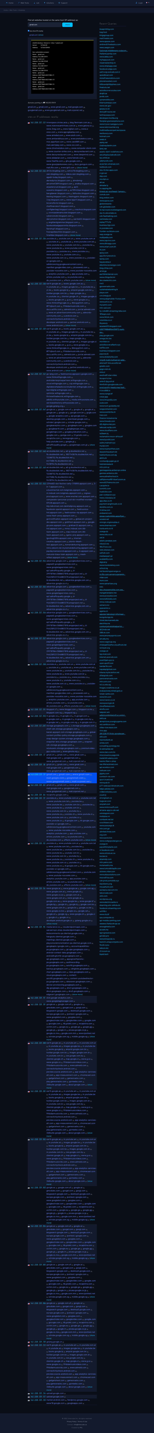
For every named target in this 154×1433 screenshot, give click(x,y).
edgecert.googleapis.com (58, 994)
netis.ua (103, 718)
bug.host (103, 32)
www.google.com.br (55, 908)
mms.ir (102, 372)
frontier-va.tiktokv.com (109, 231)
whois (41, 35)
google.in (62, 1030)
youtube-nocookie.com (57, 270)
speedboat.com (106, 75)
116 (44, 1393)
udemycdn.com (106, 161)
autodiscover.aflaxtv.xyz (110, 345)
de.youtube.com (53, 280)
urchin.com (51, 1027)
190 (44, 664)
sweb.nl (103, 139)
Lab (37, 3)
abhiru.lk (103, 458)
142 (32, 122)
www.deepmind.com (83, 154)
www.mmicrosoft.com (109, 807)
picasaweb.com (80, 267)
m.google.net (52, 722)
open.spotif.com (106, 663)
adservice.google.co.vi (56, 583)
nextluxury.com (106, 133)
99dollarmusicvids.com (73, 306)
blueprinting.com (107, 29)
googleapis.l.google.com (57, 946)
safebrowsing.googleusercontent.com (63, 264)
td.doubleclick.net (54, 580)
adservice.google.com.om (77, 580)
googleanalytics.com (55, 425)
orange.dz (104, 531)
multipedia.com (106, 237)
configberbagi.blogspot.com (59, 209)
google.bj (73, 904)
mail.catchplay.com (55, 145)
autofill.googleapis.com (76, 965)
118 (44, 1400)
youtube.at (53, 242)
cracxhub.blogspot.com (85, 209)
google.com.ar (72, 895)
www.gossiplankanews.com (59, 164)
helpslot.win (105, 712)
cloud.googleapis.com (56, 975)
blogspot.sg (69, 712)
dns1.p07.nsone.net (107, 112)
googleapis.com (75, 425)
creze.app (104, 397)
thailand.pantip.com (108, 54)
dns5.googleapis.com (78, 991)
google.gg (87, 1027)
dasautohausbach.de (108, 452)
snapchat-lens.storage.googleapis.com (64, 742)
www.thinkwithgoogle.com (58, 377)
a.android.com (70, 316)
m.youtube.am (70, 1043)
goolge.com (65, 435)
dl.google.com (71, 820)
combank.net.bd (106, 819)
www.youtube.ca (79, 251)
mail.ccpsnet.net (74, 110)
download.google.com (78, 419)
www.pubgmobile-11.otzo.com (112, 299)
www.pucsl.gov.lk (107, 703)
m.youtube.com (106, 228)
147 (44, 409)
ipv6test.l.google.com (77, 1014)
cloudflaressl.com (107, 706)
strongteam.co (106, 798)
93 (44, 843)
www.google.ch (77, 914)
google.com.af (64, 409)
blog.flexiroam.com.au (80, 122)
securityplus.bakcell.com (110, 155)
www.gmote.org (70, 751)
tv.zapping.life (105, 188)
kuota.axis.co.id (106, 528)
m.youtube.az (52, 287)
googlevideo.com (74, 1020)
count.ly (103, 795)
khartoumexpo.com (108, 103)
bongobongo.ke (106, 617)
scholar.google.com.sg (59, 1036)
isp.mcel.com (105, 654)
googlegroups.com (75, 429)
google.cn (64, 917)
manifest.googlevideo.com (58, 267)
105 (44, 1264)
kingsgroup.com (106, 35)
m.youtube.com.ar (87, 1043)
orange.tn (104, 844)
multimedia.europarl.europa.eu (112, 130)
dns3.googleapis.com (76, 988)
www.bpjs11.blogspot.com (78, 200)
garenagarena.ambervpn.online (113, 470)
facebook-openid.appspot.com (60, 509)
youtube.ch (69, 814)
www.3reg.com (53, 129)
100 (44, 1043)
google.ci (91, 914)
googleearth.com (56, 429)
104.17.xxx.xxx (105, 547)
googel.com (68, 1007)
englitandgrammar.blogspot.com (63, 222)
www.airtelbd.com (54, 135)
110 (44, 1342)
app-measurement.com (66, 1075)
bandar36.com (106, 666)
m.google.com (52, 719)
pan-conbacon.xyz (107, 495)
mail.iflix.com (52, 167)
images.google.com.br (80, 1052)
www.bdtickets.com (108, 599)
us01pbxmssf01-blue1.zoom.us (112, 479)
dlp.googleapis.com (55, 988)
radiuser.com (105, 770)
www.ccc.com (72, 145)
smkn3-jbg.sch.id (107, 381)
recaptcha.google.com (56, 795)
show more (82, 167)
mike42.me (104, 544)
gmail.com (33, 35)
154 (44, 561)
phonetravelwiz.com (108, 81)
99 (44, 1004)
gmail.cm (32, 107)
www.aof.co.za (106, 302)
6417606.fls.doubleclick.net (58, 461)
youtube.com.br (72, 808)
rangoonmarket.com (108, 409)
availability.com (106, 559)
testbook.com (105, 167)
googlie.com (52, 435)
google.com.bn (77, 412)
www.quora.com (106, 201)
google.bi (62, 904)
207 (44, 725)
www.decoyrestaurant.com (58, 154)
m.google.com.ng (69, 722)
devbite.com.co (106, 507)
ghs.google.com (73, 161)
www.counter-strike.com (60, 151)
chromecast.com (87, 1075)
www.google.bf (86, 901)
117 (44, 1396)
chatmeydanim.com (108, 145)
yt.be (48, 290)
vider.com (104, 577)
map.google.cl (72, 1059)
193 (44, 716)
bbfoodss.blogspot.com (83, 193)
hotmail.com (105, 136)
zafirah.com (105, 553)
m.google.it (67, 719)
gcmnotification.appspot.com (59, 519)
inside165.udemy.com (109, 758)
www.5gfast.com (71, 129)
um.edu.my (104, 639)
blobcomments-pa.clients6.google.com (64, 933)
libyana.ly (104, 323)
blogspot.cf (51, 709)
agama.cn (104, 611)
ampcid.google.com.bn (81, 290)
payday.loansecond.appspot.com (61, 551)
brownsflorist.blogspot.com (58, 203)
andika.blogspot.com (84, 184)
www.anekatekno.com (81, 138)
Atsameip (21, 10)
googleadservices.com (79, 561)
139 (44, 329)
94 (44, 888)
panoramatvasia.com (108, 678)
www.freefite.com (54, 161)
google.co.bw (85, 908)
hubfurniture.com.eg (108, 455)
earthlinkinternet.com (109, 274)
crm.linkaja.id (105, 296)
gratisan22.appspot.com (80, 525)
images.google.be (70, 287)
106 (44, 1303)
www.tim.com (105, 697)
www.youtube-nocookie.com (83, 270)
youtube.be (76, 801)
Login (140, 3)
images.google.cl (88, 296)
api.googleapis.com (55, 959)
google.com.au (53, 901)
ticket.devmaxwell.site (109, 620)
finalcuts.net (105, 87)
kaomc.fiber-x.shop (108, 761)
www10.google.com (55, 1403)
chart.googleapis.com (56, 972)
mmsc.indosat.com (108, 602)
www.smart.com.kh (108, 246)
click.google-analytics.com (58, 998)
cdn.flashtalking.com (108, 216)
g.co (69, 300)
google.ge (75, 1027)
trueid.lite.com (106, 492)
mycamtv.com (105, 305)
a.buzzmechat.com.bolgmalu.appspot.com (65, 490)
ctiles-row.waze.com (108, 727)
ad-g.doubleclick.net (75, 451)
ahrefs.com (104, 709)
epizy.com (104, 253)
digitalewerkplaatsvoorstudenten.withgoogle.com (68, 387)
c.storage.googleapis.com (82, 726)
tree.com (103, 415)
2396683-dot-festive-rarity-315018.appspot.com (68, 483)
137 (40, 122)
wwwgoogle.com (70, 438)
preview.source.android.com (59, 1072)
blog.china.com (106, 268)
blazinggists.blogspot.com (80, 196)
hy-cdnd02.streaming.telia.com (113, 311)
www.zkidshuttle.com (109, 357)
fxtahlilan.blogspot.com (57, 235)
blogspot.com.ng (54, 712)
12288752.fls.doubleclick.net (59, 457)
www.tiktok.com (106, 317)
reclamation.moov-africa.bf (111, 436)
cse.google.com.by (74, 1056)
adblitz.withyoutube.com (57, 399)
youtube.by (51, 251)
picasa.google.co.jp (77, 1030)
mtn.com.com (105, 681)
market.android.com (55, 1400)
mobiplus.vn (105, 816)
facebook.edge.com (108, 69)
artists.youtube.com (55, 277)
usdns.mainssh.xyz (107, 443)
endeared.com (106, 513)
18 (44, 764)
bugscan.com (105, 801)
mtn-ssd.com (105, 308)
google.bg (51, 904)
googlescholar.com (55, 1020)
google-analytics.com (58, 416)
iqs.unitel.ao (105, 158)
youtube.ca (64, 251)
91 (44, 798)
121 (44, 122)
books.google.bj (61, 290)
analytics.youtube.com (59, 274)
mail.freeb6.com (106, 38)
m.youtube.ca (52, 296)
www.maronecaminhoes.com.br (60, 125)
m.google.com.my (83, 719)
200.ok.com (105, 632)
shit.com (103, 737)
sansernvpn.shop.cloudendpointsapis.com (65, 930)
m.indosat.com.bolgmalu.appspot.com (63, 493)
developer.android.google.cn (59, 920)
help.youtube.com (54, 441)
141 (44, 374)
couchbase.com (106, 822)
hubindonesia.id (106, 464)
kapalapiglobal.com (108, 669)
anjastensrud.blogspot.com (58, 187)
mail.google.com (75, 107)
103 (44, 1187)
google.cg (62, 914)
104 (44, 1226)
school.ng (104, 568)
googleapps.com (74, 1403)
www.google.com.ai (55, 891)
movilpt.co (104, 179)
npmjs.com (104, 259)
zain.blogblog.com (54, 174)
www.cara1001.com (75, 142)
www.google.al (74, 891)
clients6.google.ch (70, 296)
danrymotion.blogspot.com (58, 219)
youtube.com (90, 827)
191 (44, 709)
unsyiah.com (105, 804)
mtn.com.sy (104, 467)
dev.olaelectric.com (108, 280)
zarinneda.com (106, 219)
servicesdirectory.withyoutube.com (62, 403)
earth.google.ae (53, 283)
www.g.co (85, 1059)
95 (44, 927)
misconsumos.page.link (109, 755)
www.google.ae (70, 888)
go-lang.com (52, 374)
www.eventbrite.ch (107, 412)
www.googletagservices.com (59, 567)
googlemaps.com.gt (78, 445)
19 (44, 774)
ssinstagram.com (107, 813)
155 (44, 587)
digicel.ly (103, 562)
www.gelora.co (85, 125)
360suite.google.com (56, 1085)
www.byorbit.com (107, 439)
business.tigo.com (107, 225)
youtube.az (66, 242)
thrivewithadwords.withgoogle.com (62, 396)
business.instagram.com (110, 351)
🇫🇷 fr (147, 2)
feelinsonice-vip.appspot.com (78, 512)
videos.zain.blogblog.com (77, 174)
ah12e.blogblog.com (55, 171)
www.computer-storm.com (83, 148)
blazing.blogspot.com (56, 196)
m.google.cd (66, 716)
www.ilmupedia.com (108, 400)
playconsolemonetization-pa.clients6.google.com (68, 943)
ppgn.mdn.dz (105, 369)
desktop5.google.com (80, 1011)
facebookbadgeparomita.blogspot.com (63, 225)
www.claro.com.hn (107, 752)
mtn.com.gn (105, 828)
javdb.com (104, 96)
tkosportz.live (105, 378)
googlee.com (91, 425)
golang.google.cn (83, 920)
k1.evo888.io (105, 390)
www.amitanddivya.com (57, 138)
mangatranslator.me (108, 593)
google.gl (70, 441)
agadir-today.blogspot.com (58, 177)
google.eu (63, 1027)
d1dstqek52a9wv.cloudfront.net (113, 645)
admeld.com (69, 309)
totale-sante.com (107, 694)
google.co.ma (52, 1033)
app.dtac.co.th (106, 501)
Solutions (50, 3)
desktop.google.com (55, 419)
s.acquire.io (104, 485)
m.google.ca (52, 716)
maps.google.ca (77, 293)
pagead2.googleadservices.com (60, 564)
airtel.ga (103, 271)
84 (44, 795)
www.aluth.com (73, 135)
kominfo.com (105, 488)
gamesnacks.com (75, 1078)
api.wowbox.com (107, 767)
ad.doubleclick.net (54, 451)
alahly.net (104, 142)
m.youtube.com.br (54, 1056)
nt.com (102, 250)
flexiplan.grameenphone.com (112, 121)
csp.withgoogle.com (78, 383)
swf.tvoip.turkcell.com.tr (110, 72)
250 (36, 122)
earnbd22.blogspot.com (84, 219)
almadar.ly (104, 185)
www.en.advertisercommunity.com (64, 312)
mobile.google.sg (79, 1036)
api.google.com (78, 416)
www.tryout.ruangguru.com (111, 124)
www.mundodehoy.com (110, 565)
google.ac (50, 409)
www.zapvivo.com (107, 240)
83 (44, 785)
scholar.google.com (77, 422)
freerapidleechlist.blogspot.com (60, 232)
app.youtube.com (80, 274)
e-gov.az (103, 173)
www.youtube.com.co (56, 258)
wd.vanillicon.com (107, 724)
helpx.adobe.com (107, 789)
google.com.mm (68, 1033)
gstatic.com (105, 366)
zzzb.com (104, 403)
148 (44, 451)
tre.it (101, 283)
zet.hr (102, 537)
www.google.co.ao (54, 895)
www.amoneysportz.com (110, 635)
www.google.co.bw (55, 911)
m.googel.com (80, 716)
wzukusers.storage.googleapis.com (62, 748)
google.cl (53, 917)
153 (44, 483)
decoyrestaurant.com (83, 151)
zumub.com (104, 194)
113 (44, 1345)
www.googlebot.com (55, 1017)
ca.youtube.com (74, 277)
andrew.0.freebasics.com (110, 44)
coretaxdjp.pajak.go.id (109, 461)
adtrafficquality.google (56, 445)
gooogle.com (54, 1023)
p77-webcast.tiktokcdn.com (111, 786)
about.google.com (76, 1085)
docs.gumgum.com (83, 164)
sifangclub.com (106, 675)
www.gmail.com (58, 107)
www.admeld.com (78, 1065)
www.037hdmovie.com (109, 482)
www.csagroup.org (108, 642)
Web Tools (24, 3)
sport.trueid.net (106, 779)
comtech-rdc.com (107, 776)
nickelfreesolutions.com (110, 78)
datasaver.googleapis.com (78, 981)
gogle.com (91, 412)
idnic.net (103, 148)
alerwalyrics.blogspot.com (58, 180)
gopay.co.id (104, 109)
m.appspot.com (86, 551)
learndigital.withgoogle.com (59, 390)
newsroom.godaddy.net (110, 406)
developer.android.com (56, 322)
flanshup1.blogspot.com (57, 229)
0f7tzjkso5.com (53, 306)
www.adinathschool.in (109, 476)
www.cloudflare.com (108, 430)
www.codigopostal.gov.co (111, 841)
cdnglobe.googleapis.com (82, 969)
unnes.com (104, 743)
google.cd (50, 914)
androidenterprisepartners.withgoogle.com (65, 380)
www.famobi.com (75, 158)
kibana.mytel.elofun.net (109, 672)
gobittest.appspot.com (75, 522)
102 (44, 1139)
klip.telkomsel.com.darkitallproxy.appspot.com (67, 506)
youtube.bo (87, 245)
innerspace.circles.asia (56, 122)
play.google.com (107, 335)
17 (44, 755)
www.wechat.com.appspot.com (80, 496)
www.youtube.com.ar (85, 238)
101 (44, 1091)
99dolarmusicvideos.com (74, 1062)
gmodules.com (53, 1007)
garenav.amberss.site (108, 473)
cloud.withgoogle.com (56, 383)
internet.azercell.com (108, 657)
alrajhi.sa (103, 93)
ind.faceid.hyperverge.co (110, 571)
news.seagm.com (107, 47)
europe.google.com (55, 1014)
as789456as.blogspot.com (82, 190)
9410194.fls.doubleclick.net (58, 464)
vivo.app (103, 730)
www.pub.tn (105, 782)
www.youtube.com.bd (84, 242)
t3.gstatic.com (80, 435)
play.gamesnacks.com (56, 1081)
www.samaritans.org (108, 583)
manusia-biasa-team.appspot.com (62, 554)
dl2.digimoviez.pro (107, 424)
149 (44, 467)
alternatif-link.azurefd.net (110, 363)
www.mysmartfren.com (109, 449)
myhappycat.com (107, 60)
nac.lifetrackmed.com (109, 764)
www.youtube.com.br (74, 248)
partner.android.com (79, 322)
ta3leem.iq (104, 433)
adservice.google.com (56, 561)
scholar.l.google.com (55, 422)
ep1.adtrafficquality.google (58, 570)
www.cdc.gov (105, 106)
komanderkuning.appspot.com (79, 545)
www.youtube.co (77, 258)
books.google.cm (56, 300)
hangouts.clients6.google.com (60, 936)
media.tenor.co (53, 927)
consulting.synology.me (110, 746)
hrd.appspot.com (54, 528)
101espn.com (105, 314)
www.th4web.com (107, 421)
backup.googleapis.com (57, 969)
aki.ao (102, 182)
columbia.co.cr (106, 320)
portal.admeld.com (86, 309)
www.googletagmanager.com (59, 1001)
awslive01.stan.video (108, 375)
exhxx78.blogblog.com (77, 171)
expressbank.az (106, 740)
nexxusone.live (106, 838)
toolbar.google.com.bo (56, 293)
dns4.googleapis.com (56, 991)
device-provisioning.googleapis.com (62, 985)
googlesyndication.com (75, 432)
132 (44, 171)
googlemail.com (35, 110)
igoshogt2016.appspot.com (58, 538)
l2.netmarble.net (106, 749)
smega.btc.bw (105, 338)
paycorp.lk (104, 354)
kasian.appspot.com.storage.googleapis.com (66, 732)
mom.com (104, 580)
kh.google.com (87, 820)
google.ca (71, 911)
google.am (51, 412)
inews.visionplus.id (107, 498)
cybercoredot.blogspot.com (58, 216)
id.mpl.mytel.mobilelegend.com (113, 210)
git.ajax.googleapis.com (77, 949)
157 (44, 638)
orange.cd (104, 651)
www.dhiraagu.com (108, 243)
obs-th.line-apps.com (109, 170)
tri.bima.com (105, 510)
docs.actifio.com (53, 309)
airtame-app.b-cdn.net (109, 810)
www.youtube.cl (53, 254)
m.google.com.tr (87, 722)
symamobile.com (107, 99)
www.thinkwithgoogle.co (57, 303)
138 (44, 283)
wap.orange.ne (106, 234)
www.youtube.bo (54, 248)
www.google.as (74, 898)
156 (44, 612)
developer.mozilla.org (109, 118)
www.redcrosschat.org (109, 127)
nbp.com (103, 176)
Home (10, 3)
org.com (103, 835)
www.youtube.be (54, 245)
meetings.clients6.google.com (60, 940)
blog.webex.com (107, 197)
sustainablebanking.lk (109, 289)
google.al (89, 409)
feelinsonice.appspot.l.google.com (76, 374)
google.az (63, 412)
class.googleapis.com (78, 972)
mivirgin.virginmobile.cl (109, 522)
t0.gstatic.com (69, 1023)
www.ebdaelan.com (55, 158)
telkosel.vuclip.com (108, 427)
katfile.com (104, 348)
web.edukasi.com (107, 550)
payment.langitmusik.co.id (111, 504)
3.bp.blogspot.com (55, 200)
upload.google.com (55, 1393)
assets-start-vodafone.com (111, 152)
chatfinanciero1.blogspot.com (59, 206)
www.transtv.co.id (107, 700)
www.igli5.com (67, 167)
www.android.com (54, 325)
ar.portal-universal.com (109, 164)
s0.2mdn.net (105, 629)
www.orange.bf (106, 394)
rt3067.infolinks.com (108, 792)
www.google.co (81, 300)
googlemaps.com (54, 432)
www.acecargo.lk (107, 825)
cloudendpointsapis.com (74, 927)
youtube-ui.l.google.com (57, 824)
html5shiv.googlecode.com (111, 384)
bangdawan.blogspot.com (58, 193)
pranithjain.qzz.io (107, 660)
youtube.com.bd (88, 798)
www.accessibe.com (108, 596)
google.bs (72, 908)
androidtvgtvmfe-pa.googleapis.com (62, 956)
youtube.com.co (71, 254)
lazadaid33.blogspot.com (110, 326)
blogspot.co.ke (85, 709)
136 (44, 238)
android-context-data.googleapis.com (63, 952)
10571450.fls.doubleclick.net (79, 454)
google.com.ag (87, 888)
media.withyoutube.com (83, 399)
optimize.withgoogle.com (57, 393)
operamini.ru (105, 608)
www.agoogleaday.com (68, 132)
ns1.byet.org (105, 648)
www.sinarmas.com (108, 525)
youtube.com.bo (72, 245)
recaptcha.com (53, 438)
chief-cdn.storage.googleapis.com (62, 729)
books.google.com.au (73, 283)
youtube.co (74, 817)
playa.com (104, 292)
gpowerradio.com (107, 286)
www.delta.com (106, 57)
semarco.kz (104, 605)
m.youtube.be (86, 287)
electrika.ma (105, 623)
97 (44, 998)
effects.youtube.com (73, 280)
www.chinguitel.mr (107, 277)
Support (64, 3)
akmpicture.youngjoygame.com (113, 721)
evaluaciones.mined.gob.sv (111, 691)
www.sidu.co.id (106, 534)
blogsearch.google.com (57, 1011)
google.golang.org (54, 406)
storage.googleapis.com (57, 726)
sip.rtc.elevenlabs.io (108, 213)
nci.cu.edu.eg (105, 684)
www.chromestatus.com (57, 148)
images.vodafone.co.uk (109, 688)
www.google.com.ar (55, 898)
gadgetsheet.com (57, 1078)
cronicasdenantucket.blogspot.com (64, 212)
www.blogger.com (67, 709)
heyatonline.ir (105, 262)
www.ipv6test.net (87, 1033)
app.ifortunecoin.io (108, 256)
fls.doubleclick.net (54, 454)
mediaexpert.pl (106, 556)
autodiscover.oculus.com (110, 90)
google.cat (83, 911)
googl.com (81, 1007)
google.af (78, 409)
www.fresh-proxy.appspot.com (60, 516)
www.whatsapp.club (108, 66)
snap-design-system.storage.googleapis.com (67, 738)
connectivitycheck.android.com (60, 319)
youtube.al (51, 238)
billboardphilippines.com (110, 84)
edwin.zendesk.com (108, 541)
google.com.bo (87, 904)
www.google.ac (53, 888)
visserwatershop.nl (107, 63)
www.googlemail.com (54, 110)
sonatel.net (104, 519)
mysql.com (104, 446)
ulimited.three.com (107, 831)
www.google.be (70, 901)
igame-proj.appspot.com (77, 535)
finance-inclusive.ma (108, 418)
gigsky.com (104, 773)
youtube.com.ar (66, 238)
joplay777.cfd (105, 222)
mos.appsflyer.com (55, 142)
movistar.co (104, 341)
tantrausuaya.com (107, 115)
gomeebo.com (75, 1081)
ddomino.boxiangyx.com (110, 265)
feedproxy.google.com (77, 1400)
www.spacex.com (107, 41)
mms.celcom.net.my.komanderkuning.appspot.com (69, 548)
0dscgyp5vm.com (80, 303)
